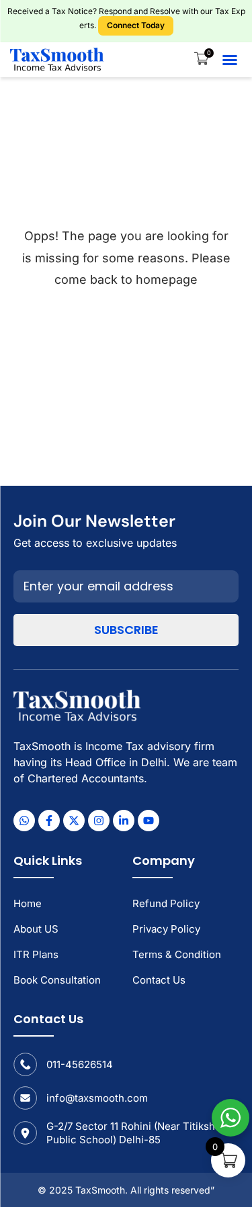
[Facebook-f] (49, 820)
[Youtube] (148, 820)
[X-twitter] (74, 820)
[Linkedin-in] (123, 820)
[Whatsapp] (24, 820)
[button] (230, 60)
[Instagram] (99, 820)
